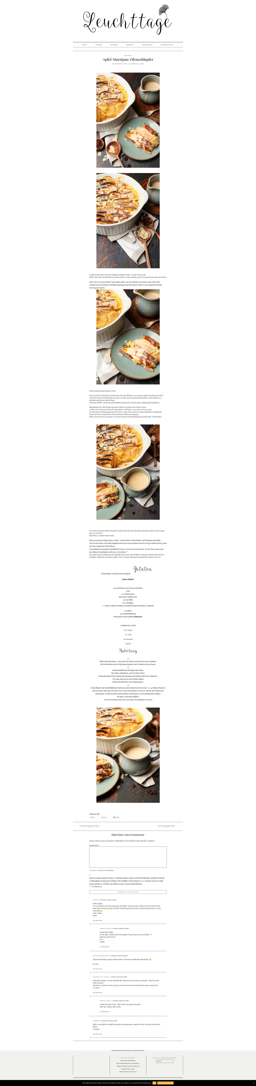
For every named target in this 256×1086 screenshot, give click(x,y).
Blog (84, 45)
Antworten (97, 920)
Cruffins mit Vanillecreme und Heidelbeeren (128, 1066)
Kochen (114, 45)
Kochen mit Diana (101, 977)
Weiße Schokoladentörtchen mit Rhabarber (128, 1063)
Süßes (99, 45)
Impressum (147, 45)
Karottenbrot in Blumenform (128, 1060)
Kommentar (94, 845)
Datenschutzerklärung (165, 1083)
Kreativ (130, 45)
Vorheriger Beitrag (89, 826)
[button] (95, 817)
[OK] (253, 1083)
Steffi (95, 900)
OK (154, 1083)
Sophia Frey (121, 63)
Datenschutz (167, 45)
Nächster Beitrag (166, 826)
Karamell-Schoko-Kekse (128, 1069)
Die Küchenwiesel (101, 956)
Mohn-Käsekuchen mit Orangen (128, 1071)
